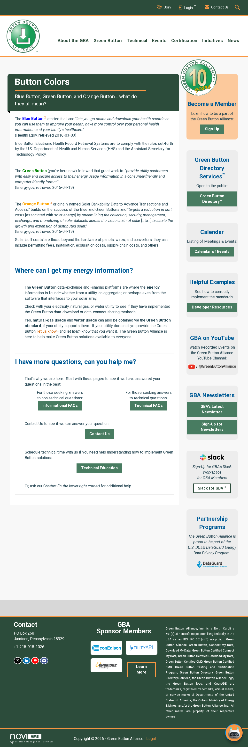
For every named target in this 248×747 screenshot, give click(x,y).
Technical (137, 40)
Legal (151, 738)
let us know (47, 331)
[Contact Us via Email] (44, 660)
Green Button (107, 40)
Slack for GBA (210, 488)
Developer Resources (212, 307)
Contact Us (99, 434)
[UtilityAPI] (141, 647)
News (233, 40)
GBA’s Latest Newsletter (212, 409)
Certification (184, 40)
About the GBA (73, 40)
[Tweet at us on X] (18, 660)
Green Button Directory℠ (212, 199)
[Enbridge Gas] (106, 665)
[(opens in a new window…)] (212, 457)
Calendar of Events (212, 251)
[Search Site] (238, 8)
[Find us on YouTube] (35, 660)
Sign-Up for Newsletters (212, 427)
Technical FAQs (148, 405)
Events (159, 40)
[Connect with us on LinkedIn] (26, 660)
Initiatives (212, 40)
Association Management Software (32, 742)
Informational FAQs (60, 405)
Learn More (141, 669)
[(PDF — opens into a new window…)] (212, 564)
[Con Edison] (106, 647)
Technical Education (99, 468)
